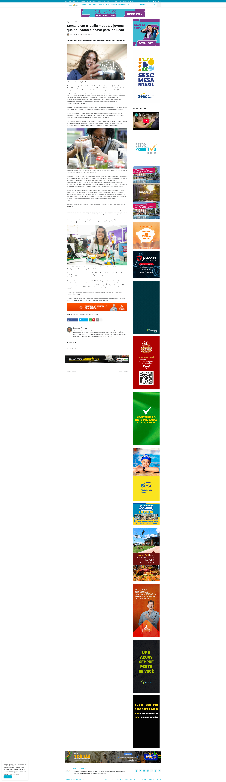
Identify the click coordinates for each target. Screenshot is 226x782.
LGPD (126, 779)
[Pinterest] (93, 319)
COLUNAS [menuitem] (142, 4)
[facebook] (136, 770)
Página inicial (70, 21)
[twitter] (148, 1)
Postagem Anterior (71, 371)
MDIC (115, 1)
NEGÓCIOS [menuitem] (92, 4)
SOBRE (112, 779)
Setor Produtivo (80, 314)
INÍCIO (106, 779)
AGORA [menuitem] (83, 4)
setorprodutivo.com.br (92, 314)
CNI (74, 1)
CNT (78, 1)
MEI (111, 1)
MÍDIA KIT (152, 779)
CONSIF (94, 1)
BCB (120, 1)
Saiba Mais (15, 774)
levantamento (75, 113)
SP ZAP (159, 779)
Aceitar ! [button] (7, 777)
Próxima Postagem (123, 371)
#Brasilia (77, 21)
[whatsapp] (155, 1)
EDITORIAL (143, 779)
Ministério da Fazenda (128, 1)
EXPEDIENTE (134, 779)
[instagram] (150, 1)
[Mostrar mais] (100, 319)
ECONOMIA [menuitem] (131, 4)
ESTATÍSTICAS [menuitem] (103, 4)
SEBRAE (100, 1)
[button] (155, 4)
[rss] (160, 1)
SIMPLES (106, 1)
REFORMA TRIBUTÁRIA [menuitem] (118, 4)
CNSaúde (83, 1)
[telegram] (158, 1)
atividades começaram (102, 89)
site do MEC (77, 294)
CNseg (89, 1)
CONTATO (120, 779)
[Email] (97, 319)
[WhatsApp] (90, 319)
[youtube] (153, 1)
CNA (66, 1)
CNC (70, 1)
